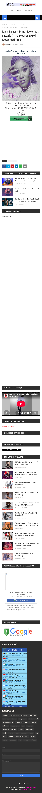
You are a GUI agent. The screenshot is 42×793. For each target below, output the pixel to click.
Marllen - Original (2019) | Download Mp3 (14, 687)
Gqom (34, 722)
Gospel (27, 722)
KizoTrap (6, 729)
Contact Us (28, 11)
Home (12, 11)
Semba (5, 740)
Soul (20, 740)
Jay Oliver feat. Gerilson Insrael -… (13, 655)
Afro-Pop (24, 715)
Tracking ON (21, 706)
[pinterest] (27, 783)
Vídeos (26, 740)
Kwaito (21, 729)
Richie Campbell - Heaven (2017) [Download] (26, 494)
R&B (31, 733)
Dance (14, 719)
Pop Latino (24, 733)
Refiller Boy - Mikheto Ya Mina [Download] (25, 484)
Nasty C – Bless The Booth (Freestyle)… (14, 660)
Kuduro (13, 729)
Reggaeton (19, 736)
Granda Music (9, 44)
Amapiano (6, 719)
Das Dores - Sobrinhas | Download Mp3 (27, 190)
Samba (33, 736)
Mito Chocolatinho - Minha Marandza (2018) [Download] (25, 534)
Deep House (22, 719)
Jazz (23, 726)
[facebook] (15, 783)
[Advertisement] (21, 141)
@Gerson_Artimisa (8, 426)
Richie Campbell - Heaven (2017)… (13, 665)
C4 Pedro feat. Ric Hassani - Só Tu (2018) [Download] (27, 463)
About (19, 11)
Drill (37, 719)
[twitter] (19, 783)
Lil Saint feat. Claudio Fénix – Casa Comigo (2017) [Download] (27, 504)
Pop (17, 733)
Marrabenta (29, 729)
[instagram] (24, 783)
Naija (4, 733)
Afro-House (14, 25)
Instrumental (15, 726)
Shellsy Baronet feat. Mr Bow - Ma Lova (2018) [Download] (27, 545)
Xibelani (33, 740)
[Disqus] (21, 296)
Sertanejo (13, 740)
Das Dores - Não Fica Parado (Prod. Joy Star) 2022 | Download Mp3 (27, 200)
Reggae (11, 736)
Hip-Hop (5, 726)
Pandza (11, 733)
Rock (26, 736)
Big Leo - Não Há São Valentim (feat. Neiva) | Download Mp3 (25, 180)
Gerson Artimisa (27, 789)
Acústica (6, 715)
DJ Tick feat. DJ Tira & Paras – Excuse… (14, 692)
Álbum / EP (32, 715)
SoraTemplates (31, 787)
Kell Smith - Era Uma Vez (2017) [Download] (26, 514)
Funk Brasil (19, 722)
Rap (37, 733)
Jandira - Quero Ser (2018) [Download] (24, 555)
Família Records (8, 722)
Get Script (8, 706)
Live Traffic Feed (15, 650)
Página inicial (6, 25)
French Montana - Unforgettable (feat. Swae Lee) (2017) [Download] (27, 524)
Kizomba (29, 726)
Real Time (14, 706)
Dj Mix (31, 719)
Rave (4, 736)
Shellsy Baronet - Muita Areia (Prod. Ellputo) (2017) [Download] (26, 473)
